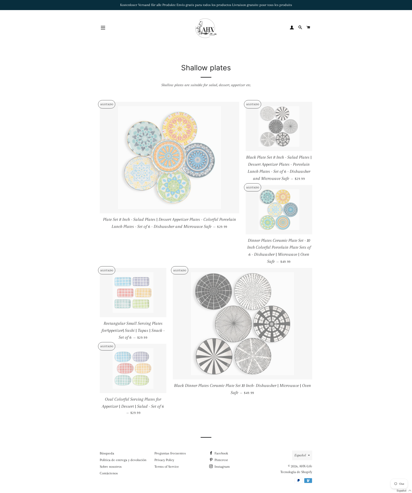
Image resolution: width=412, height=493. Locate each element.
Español (300, 455)
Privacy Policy (164, 460)
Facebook (221, 453)
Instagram (222, 466)
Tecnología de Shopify (296, 472)
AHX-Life (305, 466)
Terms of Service (166, 466)
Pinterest (221, 460)
